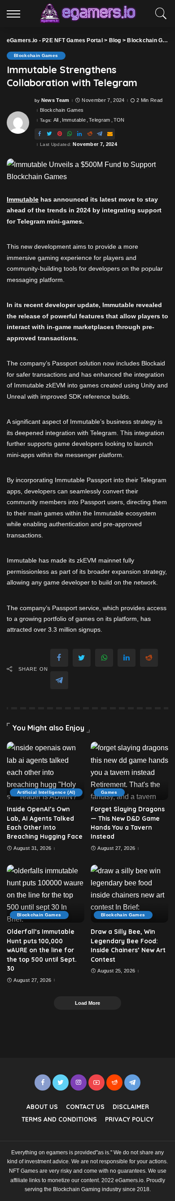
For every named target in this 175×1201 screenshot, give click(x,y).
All (56, 120)
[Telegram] (100, 134)
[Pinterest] (60, 134)
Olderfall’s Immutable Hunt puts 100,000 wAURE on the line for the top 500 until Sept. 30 (41, 950)
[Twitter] (49, 134)
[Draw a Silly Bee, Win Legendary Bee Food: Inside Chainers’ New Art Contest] (129, 894)
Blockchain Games (36, 55)
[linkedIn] (79, 134)
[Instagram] (78, 1082)
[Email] (110, 134)
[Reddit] (90, 134)
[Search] (158, 13)
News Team (55, 100)
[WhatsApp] (69, 134)
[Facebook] (39, 134)
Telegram (99, 120)
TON (119, 120)
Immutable (74, 120)
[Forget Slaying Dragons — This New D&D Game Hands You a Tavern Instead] (129, 771)
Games (109, 792)
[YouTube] (96, 1082)
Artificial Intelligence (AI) (46, 792)
